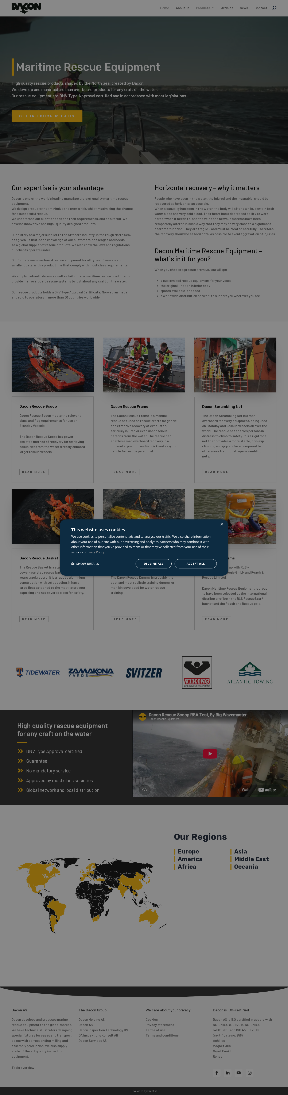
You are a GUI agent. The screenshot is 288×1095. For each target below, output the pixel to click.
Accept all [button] (196, 564)
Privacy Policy (95, 552)
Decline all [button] (153, 564)
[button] (85, 564)
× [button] (221, 524)
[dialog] (144, 547)
